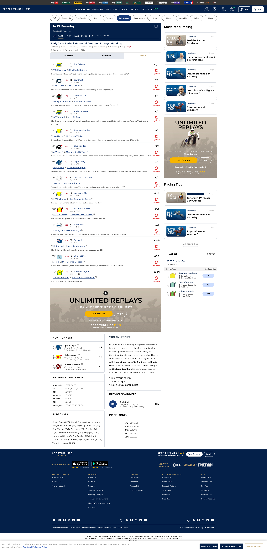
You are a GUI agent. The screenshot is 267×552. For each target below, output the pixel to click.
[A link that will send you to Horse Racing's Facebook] (127, 520)
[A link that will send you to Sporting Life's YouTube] (78, 520)
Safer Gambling (136, 490)
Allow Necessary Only (231, 546)
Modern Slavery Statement (99, 503)
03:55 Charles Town (177, 261)
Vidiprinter (166, 490)
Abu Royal (79, 224)
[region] (133, 546)
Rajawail (78, 240)
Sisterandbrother (82, 130)
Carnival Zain (80, 95)
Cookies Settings (253, 546)
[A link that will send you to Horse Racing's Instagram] (131, 520)
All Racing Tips (190, 244)
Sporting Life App (95, 494)
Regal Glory (79, 161)
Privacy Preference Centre (107, 528)
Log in (120, 313)
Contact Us (134, 477)
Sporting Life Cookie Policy (35, 547)
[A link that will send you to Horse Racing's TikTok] (141, 520)
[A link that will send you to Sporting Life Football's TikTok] (208, 520)
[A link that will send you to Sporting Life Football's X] (203, 520)
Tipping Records (208, 499)
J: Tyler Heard (125, 407)
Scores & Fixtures (169, 486)
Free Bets (166, 499)
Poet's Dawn (80, 64)
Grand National (58, 486)
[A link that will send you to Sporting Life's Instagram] (64, 520)
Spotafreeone (186, 282)
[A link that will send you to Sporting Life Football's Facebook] (194, 520)
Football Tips (206, 482)
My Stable (166, 494)
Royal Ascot (57, 482)
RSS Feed (92, 507)
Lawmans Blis (80, 193)
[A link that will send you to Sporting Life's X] (69, 520)
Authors (91, 482)
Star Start (78, 80)
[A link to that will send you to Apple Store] (80, 465)
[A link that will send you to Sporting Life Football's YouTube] (212, 520)
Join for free (194, 454)
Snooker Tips (206, 494)
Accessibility (135, 486)
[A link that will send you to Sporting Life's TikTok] (73, 520)
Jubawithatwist (186, 291)
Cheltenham (57, 477)
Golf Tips (204, 486)
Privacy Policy (75, 528)
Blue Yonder (80, 146)
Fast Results (167, 482)
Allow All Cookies (209, 546)
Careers (91, 486)
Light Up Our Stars (83, 177)
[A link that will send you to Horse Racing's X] (136, 520)
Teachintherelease (188, 273)
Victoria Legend (82, 271)
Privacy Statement (89, 528)
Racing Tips (206, 477)
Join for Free (98, 313)
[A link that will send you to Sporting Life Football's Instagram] (198, 520)
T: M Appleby (139, 407)
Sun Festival (80, 256)
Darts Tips (205, 490)
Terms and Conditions (60, 528)
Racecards (166, 477)
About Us (92, 477)
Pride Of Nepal (81, 111)
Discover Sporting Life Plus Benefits (104, 320)
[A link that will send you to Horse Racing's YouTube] (145, 520)
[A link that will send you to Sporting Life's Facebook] (60, 520)
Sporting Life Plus (95, 490)
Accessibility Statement (98, 499)
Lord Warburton (82, 208)
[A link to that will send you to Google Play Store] (102, 465)
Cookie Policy (123, 528)
